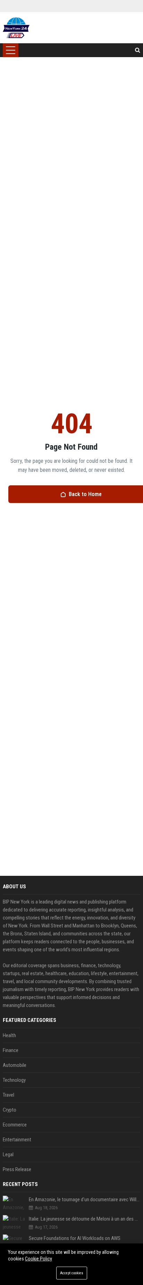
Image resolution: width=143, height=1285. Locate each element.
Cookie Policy (38, 1258)
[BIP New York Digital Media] (16, 27)
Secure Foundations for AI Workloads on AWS (74, 1238)
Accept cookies (71, 1273)
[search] (137, 50)
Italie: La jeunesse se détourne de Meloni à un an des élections (84, 1219)
